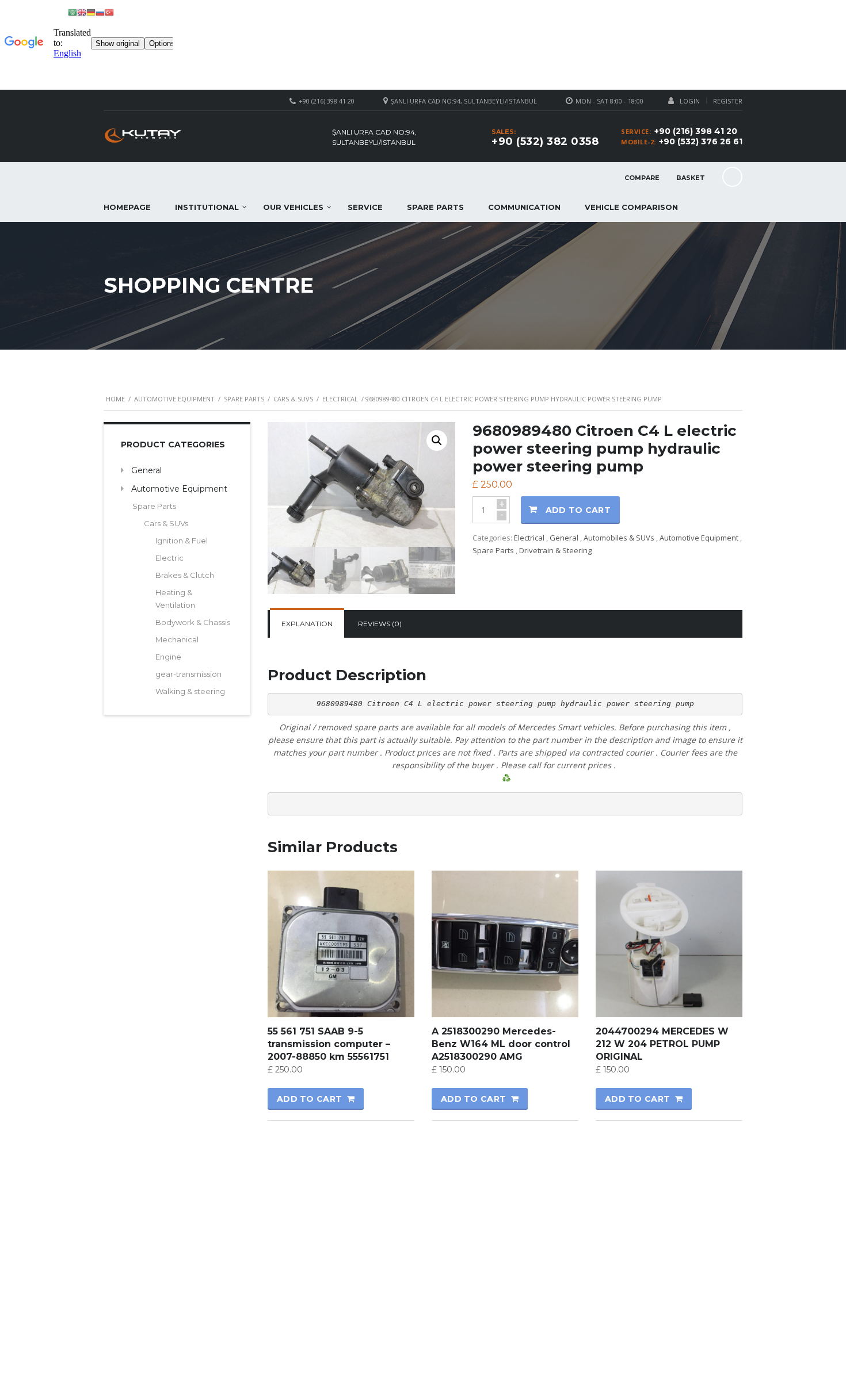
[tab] (307, 624)
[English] (81, 11)
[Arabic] (72, 11)
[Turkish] (109, 11)
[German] (91, 11)
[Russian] (100, 11)
